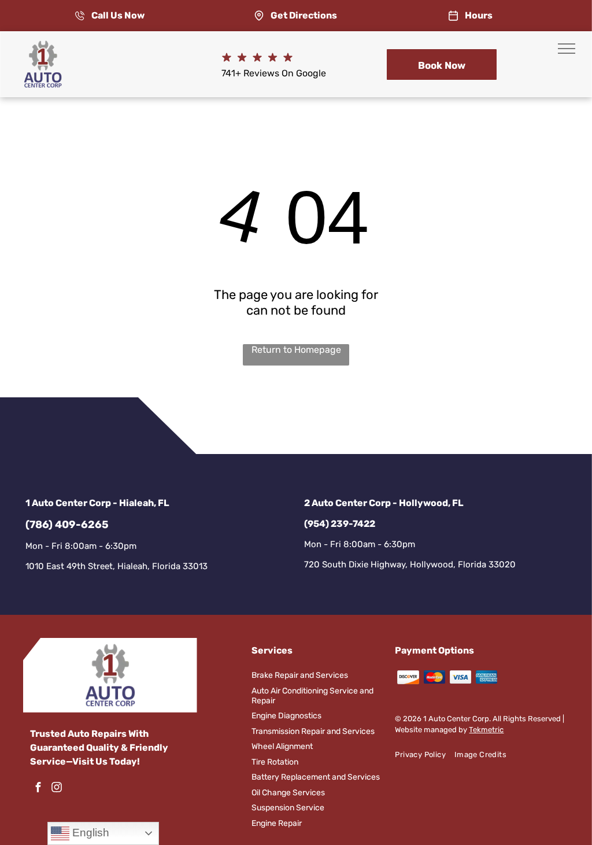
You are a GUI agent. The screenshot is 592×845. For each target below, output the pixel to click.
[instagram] (57, 788)
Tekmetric (486, 729)
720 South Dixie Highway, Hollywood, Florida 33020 (410, 564)
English (89, 832)
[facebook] (38, 788)
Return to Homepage (296, 349)
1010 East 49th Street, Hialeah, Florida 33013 (116, 566)
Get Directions (304, 15)
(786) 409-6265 (67, 524)
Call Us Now (118, 15)
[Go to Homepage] (43, 45)
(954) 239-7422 (339, 523)
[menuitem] (424, 755)
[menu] (567, 49)
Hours (479, 15)
